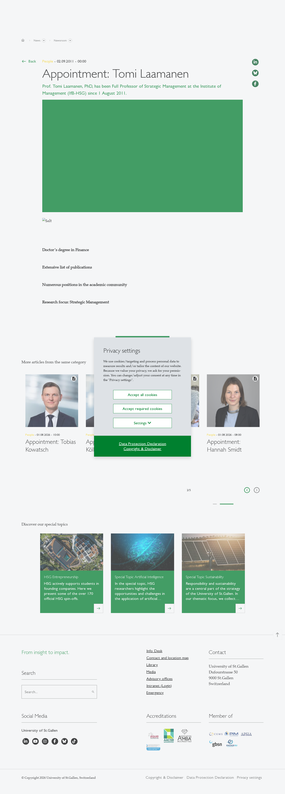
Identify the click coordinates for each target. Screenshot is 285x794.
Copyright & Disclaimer (142, 448)
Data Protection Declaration (142, 443)
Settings (141, 423)
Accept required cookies (142, 408)
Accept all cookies (142, 394)
